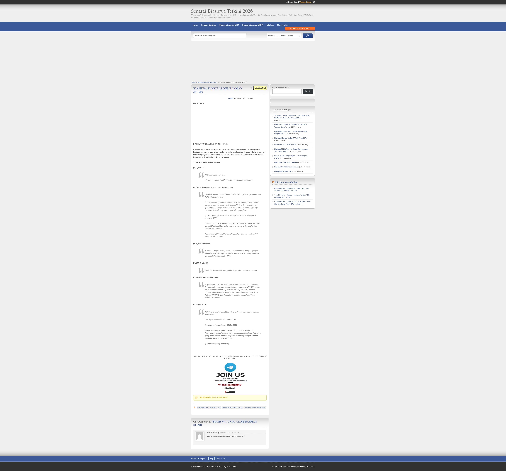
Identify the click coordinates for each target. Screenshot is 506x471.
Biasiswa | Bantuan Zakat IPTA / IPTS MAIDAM (290, 138)
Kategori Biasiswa (208, 25)
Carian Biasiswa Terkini (280, 87)
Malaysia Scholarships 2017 (232, 407)
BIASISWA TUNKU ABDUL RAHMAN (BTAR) (217, 90)
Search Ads (308, 35)
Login (309, 2)
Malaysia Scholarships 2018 (255, 407)
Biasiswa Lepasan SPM (229, 25)
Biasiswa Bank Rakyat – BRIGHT (286, 162)
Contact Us (220, 459)
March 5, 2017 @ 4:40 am (230, 432)
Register (303, 2)
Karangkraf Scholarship (282, 171)
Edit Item (270, 25)
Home (195, 25)
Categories (202, 459)
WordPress (310, 467)
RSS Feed (314, 2)
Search (307, 91)
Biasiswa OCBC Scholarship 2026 (286, 167)
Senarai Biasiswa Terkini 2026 (222, 10)
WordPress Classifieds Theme (284, 467)
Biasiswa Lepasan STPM (252, 25)
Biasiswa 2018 (215, 407)
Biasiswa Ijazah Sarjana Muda (206, 82)
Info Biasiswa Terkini (300, 28)
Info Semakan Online (286, 182)
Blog (211, 459)
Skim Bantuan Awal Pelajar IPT (285, 145)
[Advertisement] (253, 61)
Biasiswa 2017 (202, 407)
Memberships (283, 25)
